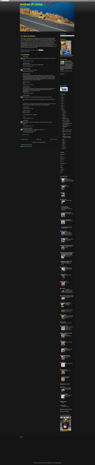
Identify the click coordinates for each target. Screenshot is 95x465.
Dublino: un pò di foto (66, 120)
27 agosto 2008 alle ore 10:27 (28, 125)
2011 (62, 105)
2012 (62, 103)
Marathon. (63, 402)
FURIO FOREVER (64, 394)
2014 (62, 100)
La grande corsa (64, 267)
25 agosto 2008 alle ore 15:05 (28, 71)
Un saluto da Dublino (66, 121)
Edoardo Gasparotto (65, 411)
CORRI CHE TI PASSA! (65, 384)
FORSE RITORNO (68, 275)
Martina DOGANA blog (65, 355)
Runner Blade (63, 314)
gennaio (63, 148)
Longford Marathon (65, 118)
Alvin (24, 56)
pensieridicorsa (64, 369)
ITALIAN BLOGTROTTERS (66, 212)
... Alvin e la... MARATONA (66, 219)
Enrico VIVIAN (64, 185)
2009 (62, 108)
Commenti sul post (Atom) (40, 142)
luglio (63, 139)
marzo (63, 145)
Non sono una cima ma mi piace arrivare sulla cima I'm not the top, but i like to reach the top (67, 253)
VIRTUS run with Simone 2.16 (66, 311)
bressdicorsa (63, 274)
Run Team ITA (63, 281)
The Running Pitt (64, 206)
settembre (64, 115)
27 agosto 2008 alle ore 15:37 (28, 132)
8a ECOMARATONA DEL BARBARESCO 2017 (68, 269)
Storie (61, 165)
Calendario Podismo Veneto (66, 409)
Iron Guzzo (63, 341)
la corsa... (63, 192)
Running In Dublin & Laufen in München (67, 310)
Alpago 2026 (67, 186)
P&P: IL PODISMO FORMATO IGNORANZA (66, 333)
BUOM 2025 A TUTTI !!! (69, 220)
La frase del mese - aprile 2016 (66, 322)
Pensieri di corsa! (64, 238)
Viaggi (61, 167)
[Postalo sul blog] (39, 50)
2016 (62, 97)
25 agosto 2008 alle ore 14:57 (28, 66)
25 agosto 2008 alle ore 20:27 (28, 84)
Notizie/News (27, 51)
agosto (63, 117)
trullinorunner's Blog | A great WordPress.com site (66, 262)
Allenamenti (62, 154)
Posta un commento (25, 134)
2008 (62, 109)
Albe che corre (64, 231)
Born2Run (63, 387)
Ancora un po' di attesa (65, 406)
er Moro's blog (64, 199)
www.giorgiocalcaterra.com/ (66, 227)
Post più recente (24, 139)
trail (61, 172)
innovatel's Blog (64, 348)
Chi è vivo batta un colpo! (69, 213)
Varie (61, 161)
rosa (24, 120)
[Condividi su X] (40, 50)
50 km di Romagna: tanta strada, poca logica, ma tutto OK (69, 316)
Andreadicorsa (25, 128)
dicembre (64, 111)
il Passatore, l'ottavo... (68, 200)
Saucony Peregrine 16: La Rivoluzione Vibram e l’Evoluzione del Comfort (66, 208)
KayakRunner (63, 362)
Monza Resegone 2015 (69, 363)
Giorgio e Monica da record (67, 129)
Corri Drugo (63, 405)
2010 (62, 106)
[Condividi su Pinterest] (42, 50)
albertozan (25, 68)
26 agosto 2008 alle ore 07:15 (28, 93)
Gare (61, 156)
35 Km (63, 128)
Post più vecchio (53, 139)
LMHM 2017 (67, 282)
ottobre (63, 114)
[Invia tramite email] (38, 50)
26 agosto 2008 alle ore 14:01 (28, 118)
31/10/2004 (67, 377)
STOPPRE (63, 288)
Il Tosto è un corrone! (65, 376)
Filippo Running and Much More (67, 245)
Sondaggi (62, 169)
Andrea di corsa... (32, 4)
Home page (38, 139)
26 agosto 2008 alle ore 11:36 (28, 108)
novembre (64, 112)
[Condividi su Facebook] (41, 50)
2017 (62, 95)
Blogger (59, 462)
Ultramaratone (62, 163)
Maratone (62, 159)
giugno (63, 140)
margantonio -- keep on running (67, 295)
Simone (24, 95)
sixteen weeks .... (64, 178)
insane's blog (63, 401)
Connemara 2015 (68, 370)
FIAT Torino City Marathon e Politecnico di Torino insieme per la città (69, 180)
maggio (63, 142)
